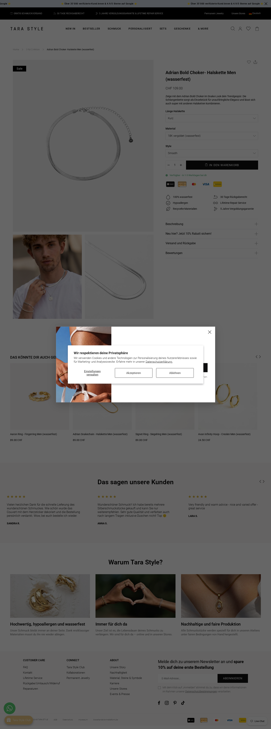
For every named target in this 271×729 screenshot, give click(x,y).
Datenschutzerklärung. (159, 361)
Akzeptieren (133, 373)
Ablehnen (175, 373)
